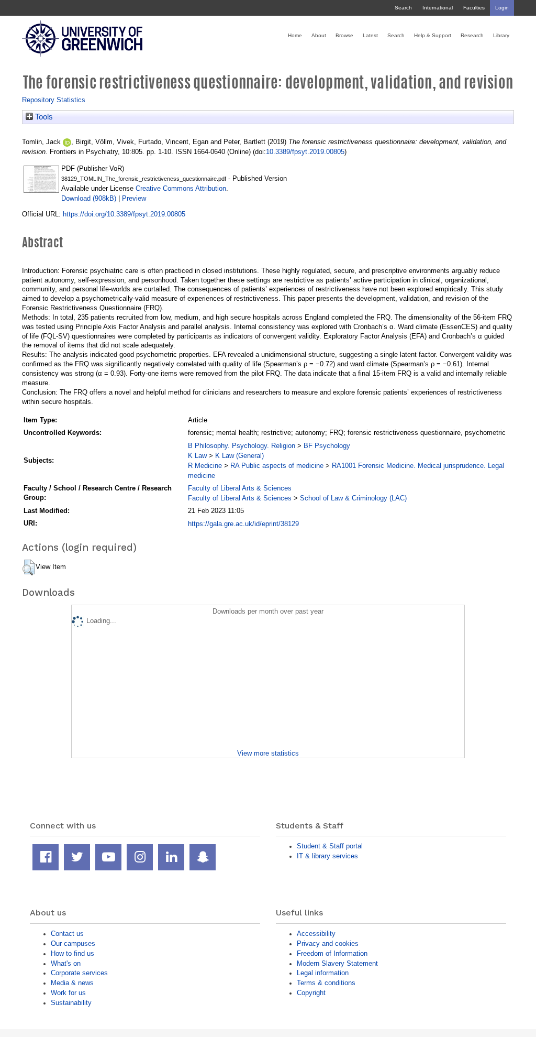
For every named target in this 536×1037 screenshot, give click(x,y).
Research (472, 35)
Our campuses (73, 943)
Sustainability (71, 1003)
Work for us (68, 993)
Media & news (72, 983)
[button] (29, 567)
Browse (344, 35)
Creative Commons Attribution (181, 188)
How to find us (72, 953)
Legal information (323, 973)
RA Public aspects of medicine (276, 466)
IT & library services (327, 856)
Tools (43, 117)
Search (403, 7)
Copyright (311, 993)
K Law (197, 456)
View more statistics (268, 753)
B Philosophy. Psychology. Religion (241, 446)
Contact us (67, 933)
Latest (370, 35)
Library (501, 35)
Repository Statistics (53, 100)
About (318, 35)
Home (295, 35)
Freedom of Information (332, 953)
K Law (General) (239, 456)
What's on (66, 963)
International (437, 7)
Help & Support (432, 35)
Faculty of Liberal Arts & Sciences (240, 488)
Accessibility (316, 933)
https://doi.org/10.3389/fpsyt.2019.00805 (124, 214)
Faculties (474, 7)
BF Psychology (327, 446)
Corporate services (79, 973)
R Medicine (205, 466)
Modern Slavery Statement (337, 963)
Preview (134, 198)
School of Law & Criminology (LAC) (353, 498)
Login (502, 7)
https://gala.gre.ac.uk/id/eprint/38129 (243, 524)
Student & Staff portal (330, 846)
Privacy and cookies (328, 943)
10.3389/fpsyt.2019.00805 (305, 152)
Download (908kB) (88, 198)
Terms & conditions (326, 983)
